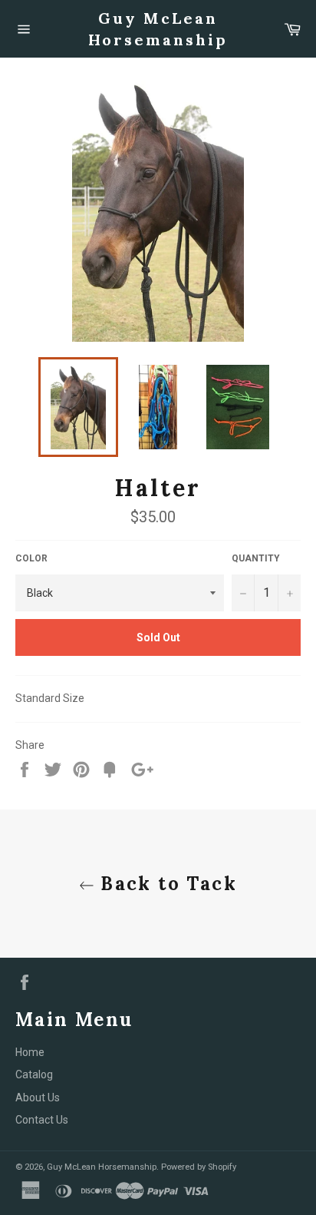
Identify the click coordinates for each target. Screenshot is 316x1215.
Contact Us (41, 1120)
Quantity (256, 558)
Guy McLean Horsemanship (158, 28)
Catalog (34, 1074)
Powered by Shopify (198, 1167)
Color (31, 558)
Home (29, 1052)
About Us (37, 1097)
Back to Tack (165, 884)
